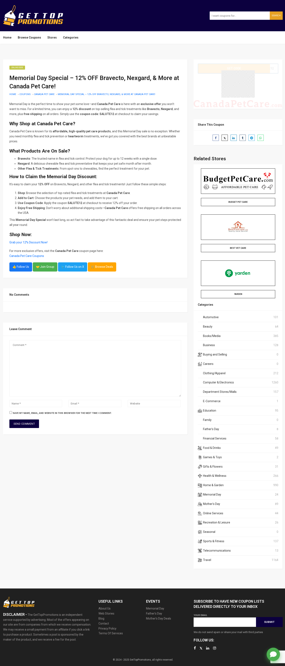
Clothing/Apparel (214, 373)
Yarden (238, 294)
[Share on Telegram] (251, 138)
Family (207, 420)
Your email (200, 615)
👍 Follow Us (21, 266)
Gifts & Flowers (213, 466)
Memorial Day (212, 494)
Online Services (213, 513)
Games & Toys (212, 457)
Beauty (207, 326)
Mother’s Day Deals (158, 618)
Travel (207, 560)
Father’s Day (154, 613)
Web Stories (106, 613)
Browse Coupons (29, 37)
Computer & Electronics (218, 382)
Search (276, 15)
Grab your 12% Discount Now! (28, 242)
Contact (103, 623)
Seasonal (209, 531)
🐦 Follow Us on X (72, 266)
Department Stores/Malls (220, 391)
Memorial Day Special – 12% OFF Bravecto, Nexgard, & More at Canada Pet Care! (106, 94)
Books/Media (212, 336)
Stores (52, 37)
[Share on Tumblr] (243, 138)
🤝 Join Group (45, 266)
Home (7, 37)
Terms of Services (110, 633)
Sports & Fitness (213, 541)
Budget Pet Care (238, 202)
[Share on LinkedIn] (234, 138)
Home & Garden (213, 485)
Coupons (25, 94)
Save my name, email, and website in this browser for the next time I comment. (62, 413)
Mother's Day (211, 504)
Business (209, 345)
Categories (70, 37)
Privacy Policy (107, 628)
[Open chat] (273, 654)
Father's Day (211, 429)
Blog (101, 618)
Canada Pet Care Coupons (26, 256)
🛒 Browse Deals (102, 266)
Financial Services (214, 438)
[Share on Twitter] (225, 138)
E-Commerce (212, 401)
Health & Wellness (214, 475)
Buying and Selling (215, 354)
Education (209, 410)
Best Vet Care (238, 248)
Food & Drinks (212, 447)
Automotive (211, 317)
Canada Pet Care (44, 94)
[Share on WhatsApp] (260, 138)
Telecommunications (217, 550)
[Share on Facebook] (216, 138)
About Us (104, 608)
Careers (208, 364)
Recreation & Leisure (216, 522)
